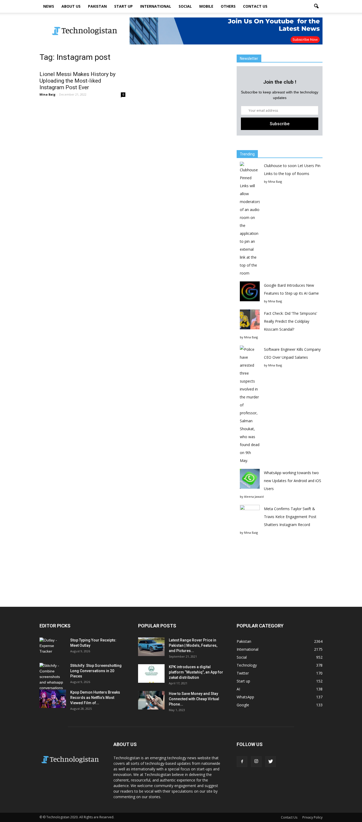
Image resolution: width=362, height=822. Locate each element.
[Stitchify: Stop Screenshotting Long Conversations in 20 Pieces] (52, 677)
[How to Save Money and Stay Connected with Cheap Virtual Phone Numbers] (151, 700)
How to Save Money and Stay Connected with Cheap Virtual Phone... (194, 698)
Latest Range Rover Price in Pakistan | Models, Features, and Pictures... (193, 645)
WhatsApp (245, 696)
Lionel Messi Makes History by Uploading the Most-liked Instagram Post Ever (77, 81)
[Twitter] (270, 761)
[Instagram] (256, 761)
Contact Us (255, 6)
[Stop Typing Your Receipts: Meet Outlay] (52, 646)
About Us (71, 6)
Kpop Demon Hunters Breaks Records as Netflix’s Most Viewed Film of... (95, 697)
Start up (123, 6)
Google (243, 704)
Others (228, 6)
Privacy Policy (312, 817)
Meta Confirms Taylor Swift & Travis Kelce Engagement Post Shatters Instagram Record (290, 516)
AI (238, 688)
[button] (316, 6)
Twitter (243, 673)
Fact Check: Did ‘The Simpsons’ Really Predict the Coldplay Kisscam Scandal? (290, 321)
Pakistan (97, 6)
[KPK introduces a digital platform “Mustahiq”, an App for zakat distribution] (151, 673)
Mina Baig (47, 94)
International (155, 6)
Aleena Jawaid (254, 496)
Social (185, 6)
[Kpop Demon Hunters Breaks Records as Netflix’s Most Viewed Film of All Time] (52, 699)
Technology (247, 665)
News (48, 6)
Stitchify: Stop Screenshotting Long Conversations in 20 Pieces (96, 670)
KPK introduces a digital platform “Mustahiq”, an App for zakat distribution (196, 672)
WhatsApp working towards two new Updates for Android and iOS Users (292, 480)
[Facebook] (242, 761)
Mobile (206, 6)
